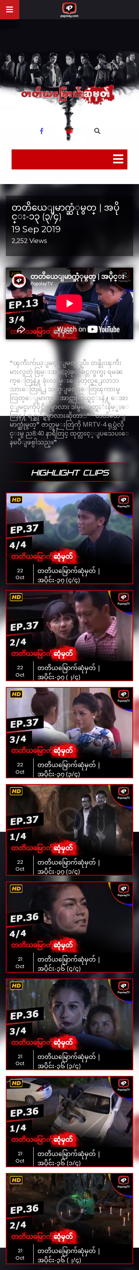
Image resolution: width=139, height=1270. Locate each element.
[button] (97, 131)
